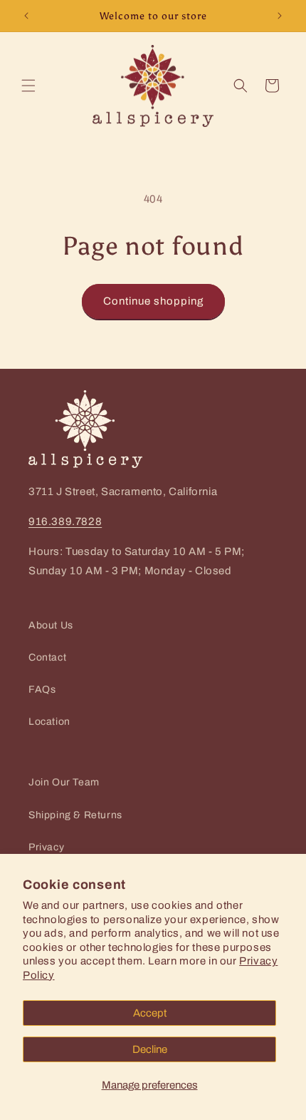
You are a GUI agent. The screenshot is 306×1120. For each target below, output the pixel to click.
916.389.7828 (65, 521)
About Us (50, 625)
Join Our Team (64, 782)
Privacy (46, 847)
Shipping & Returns (75, 815)
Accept (150, 1013)
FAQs (42, 689)
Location (49, 721)
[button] (28, 85)
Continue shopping (153, 301)
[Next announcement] (279, 15)
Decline (149, 1049)
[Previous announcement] (26, 15)
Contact (47, 657)
